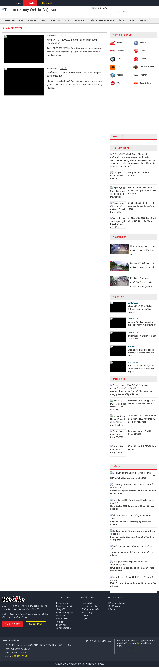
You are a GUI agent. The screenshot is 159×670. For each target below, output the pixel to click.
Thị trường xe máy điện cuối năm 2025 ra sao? (142, 337)
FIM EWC (142, 21)
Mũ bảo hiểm (62, 618)
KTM (118, 67)
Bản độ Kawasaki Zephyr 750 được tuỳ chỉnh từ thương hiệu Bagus (141, 368)
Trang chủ (87, 603)
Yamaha (143, 43)
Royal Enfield (145, 83)
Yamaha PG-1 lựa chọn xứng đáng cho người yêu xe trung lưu (142, 323)
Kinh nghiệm (88, 612)
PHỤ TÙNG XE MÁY (63, 597)
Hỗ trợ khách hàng (117, 603)
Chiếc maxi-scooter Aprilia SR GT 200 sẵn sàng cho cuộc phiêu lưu (74, 74)
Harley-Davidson (147, 67)
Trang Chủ (9, 21)
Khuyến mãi (47, 3)
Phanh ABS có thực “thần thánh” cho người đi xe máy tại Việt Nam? (142, 191)
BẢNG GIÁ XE (119, 379)
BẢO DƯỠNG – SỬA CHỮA (102, 21)
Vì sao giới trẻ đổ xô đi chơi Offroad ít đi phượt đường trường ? (140, 309)
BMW (118, 59)
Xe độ (85, 615)
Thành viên (61, 625)
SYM (118, 83)
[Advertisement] (133, 112)
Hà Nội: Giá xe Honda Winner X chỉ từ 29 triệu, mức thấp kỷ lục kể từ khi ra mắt (142, 419)
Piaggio (119, 75)
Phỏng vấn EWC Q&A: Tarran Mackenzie (129, 157)
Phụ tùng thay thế (64, 612)
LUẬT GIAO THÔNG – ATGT (75, 21)
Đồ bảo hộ (61, 615)
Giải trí (120, 21)
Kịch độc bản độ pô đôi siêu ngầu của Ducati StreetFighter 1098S (142, 206)
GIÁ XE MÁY (54, 21)
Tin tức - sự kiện (89, 606)
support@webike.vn (20, 649)
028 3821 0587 (19, 656)
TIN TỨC (131, 21)
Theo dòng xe (62, 603)
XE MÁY (21, 21)
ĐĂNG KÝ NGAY (12, 624)
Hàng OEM (61, 609)
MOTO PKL (33, 21)
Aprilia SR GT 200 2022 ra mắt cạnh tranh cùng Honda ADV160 (72, 41)
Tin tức (32, 3)
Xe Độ (43, 21)
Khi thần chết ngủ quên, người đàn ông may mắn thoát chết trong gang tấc (141, 282)
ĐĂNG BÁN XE (36, 624)
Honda (119, 43)
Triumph (143, 75)
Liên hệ (111, 609)
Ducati (142, 51)
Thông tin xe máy (90, 609)
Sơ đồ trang (114, 606)
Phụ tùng (18, 3)
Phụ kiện (60, 622)
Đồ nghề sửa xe (63, 628)
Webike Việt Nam (132, 650)
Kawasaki (120, 51)
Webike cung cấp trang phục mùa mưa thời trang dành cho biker (141, 353)
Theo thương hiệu (64, 606)
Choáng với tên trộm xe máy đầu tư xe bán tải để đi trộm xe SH (142, 250)
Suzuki (143, 59)
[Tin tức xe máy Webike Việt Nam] (30, 10)
